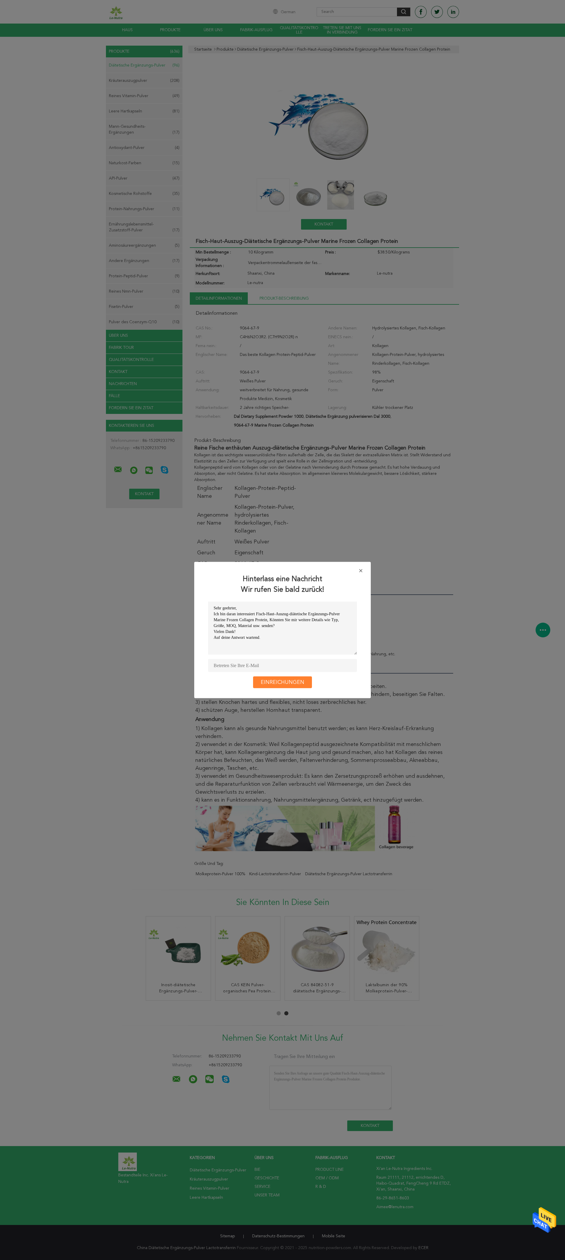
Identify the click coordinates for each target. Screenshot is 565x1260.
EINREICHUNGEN (282, 682)
